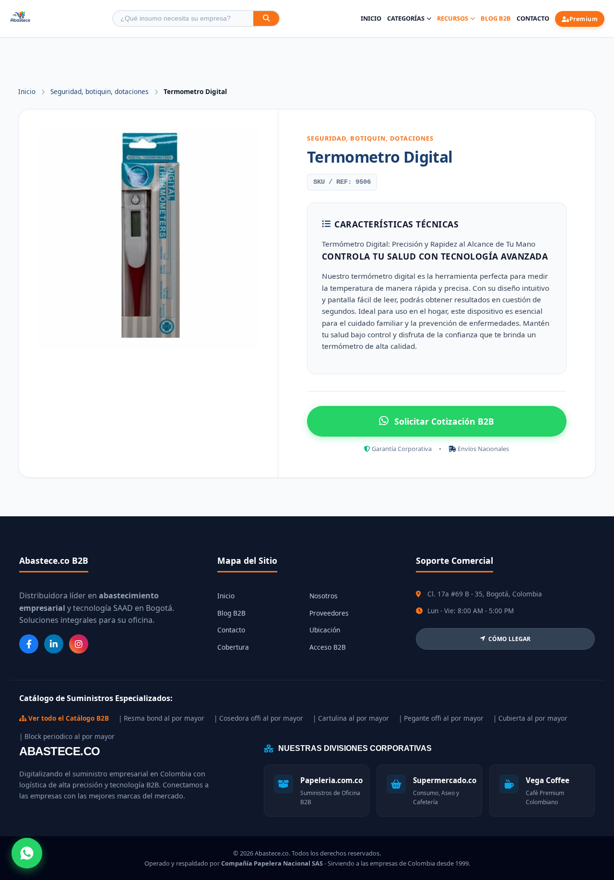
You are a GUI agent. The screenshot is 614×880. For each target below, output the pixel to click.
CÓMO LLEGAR (509, 639)
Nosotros (323, 595)
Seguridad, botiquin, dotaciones (100, 91)
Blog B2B (496, 18)
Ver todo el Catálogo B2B (67, 718)
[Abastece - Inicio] (20, 18)
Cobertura (233, 647)
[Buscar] (266, 18)
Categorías (406, 18)
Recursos (452, 18)
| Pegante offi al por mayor (441, 718)
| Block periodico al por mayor (67, 736)
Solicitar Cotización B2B (444, 421)
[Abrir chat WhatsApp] (27, 853)
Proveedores (329, 613)
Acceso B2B (327, 647)
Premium (583, 19)
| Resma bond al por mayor (161, 718)
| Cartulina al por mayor (351, 718)
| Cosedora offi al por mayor (258, 718)
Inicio (371, 18)
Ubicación (324, 629)
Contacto (533, 18)
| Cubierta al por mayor (530, 718)
